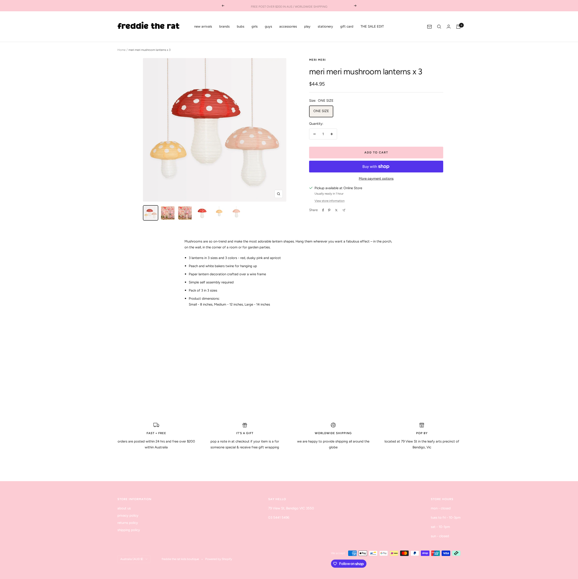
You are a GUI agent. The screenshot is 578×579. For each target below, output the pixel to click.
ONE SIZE (321, 111)
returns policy (127, 523)
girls (255, 26)
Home (121, 50)
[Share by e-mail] (343, 210)
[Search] (439, 27)
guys (268, 26)
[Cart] (458, 27)
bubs (240, 26)
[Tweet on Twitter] (336, 210)
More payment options (376, 179)
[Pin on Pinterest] (329, 210)
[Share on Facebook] (323, 210)
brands (224, 26)
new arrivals (203, 26)
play (307, 26)
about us (124, 508)
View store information (330, 200)
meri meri (317, 59)
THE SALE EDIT (372, 26)
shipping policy (128, 530)
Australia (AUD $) (131, 559)
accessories (288, 26)
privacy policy (127, 515)
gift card (346, 26)
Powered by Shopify (218, 559)
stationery (325, 26)
